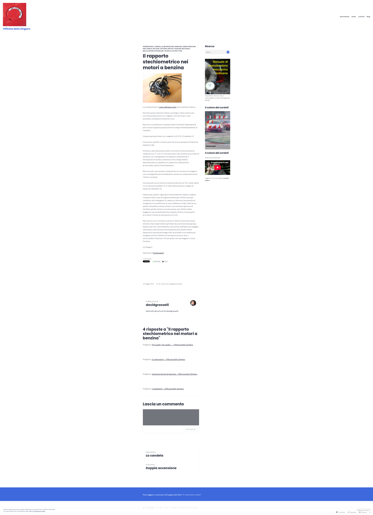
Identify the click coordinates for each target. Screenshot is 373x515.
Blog (368, 16)
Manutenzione (189, 46)
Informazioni (344, 16)
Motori (156, 48)
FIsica (167, 284)
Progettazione (174, 48)
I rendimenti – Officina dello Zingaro (168, 389)
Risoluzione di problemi (153, 51)
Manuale (178, 46)
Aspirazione (148, 46)
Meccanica (147, 48)
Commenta (190, 429)
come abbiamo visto (167, 107)
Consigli (157, 46)
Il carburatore (158, 253)
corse (163, 284)
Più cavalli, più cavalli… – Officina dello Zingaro (172, 344)
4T (159, 284)
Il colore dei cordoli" (192, 495)
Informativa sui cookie (39, 511)
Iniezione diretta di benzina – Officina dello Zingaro (174, 374)
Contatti (361, 16)
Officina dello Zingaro (16, 29)
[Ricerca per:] (217, 52)
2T (157, 284)
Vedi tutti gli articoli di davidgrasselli (162, 311)
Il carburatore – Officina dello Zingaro (168, 359)
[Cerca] (228, 52)
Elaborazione (168, 46)
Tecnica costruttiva (173, 51)
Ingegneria (173, 284)
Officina (163, 48)
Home (354, 16)
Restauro (186, 48)
